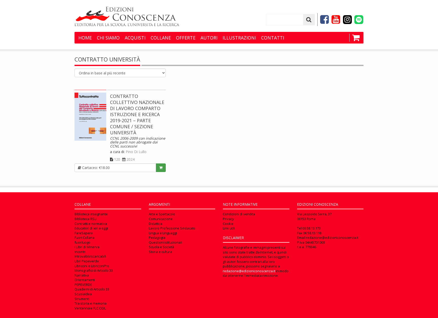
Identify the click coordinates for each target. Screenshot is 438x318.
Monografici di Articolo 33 (94, 270)
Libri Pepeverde (87, 261)
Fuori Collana (85, 237)
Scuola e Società (161, 247)
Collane (161, 38)
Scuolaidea (83, 294)
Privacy (228, 219)
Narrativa (82, 275)
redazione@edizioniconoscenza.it (249, 271)
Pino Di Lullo (136, 151)
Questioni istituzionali (165, 242)
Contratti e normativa (91, 223)
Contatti (272, 38)
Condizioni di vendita (239, 214)
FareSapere (84, 233)
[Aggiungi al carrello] (161, 167)
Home (85, 38)
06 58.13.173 (311, 228)
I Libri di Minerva (87, 247)
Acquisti (135, 38)
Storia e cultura (160, 251)
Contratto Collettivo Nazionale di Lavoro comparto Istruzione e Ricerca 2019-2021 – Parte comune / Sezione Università (137, 114)
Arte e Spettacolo (162, 214)
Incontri (80, 251)
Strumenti (82, 298)
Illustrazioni (239, 38)
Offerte (185, 38)
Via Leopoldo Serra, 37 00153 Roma (314, 216)
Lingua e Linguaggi (163, 233)
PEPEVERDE (83, 284)
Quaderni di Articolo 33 (92, 289)
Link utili (229, 228)
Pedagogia (157, 237)
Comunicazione (161, 219)
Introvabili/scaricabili (90, 256)
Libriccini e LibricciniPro (92, 266)
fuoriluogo (82, 242)
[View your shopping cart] (354, 38)
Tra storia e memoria (90, 303)
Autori (208, 38)
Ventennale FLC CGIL (90, 308)
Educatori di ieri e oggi (91, 228)
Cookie (228, 223)
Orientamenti (85, 280)
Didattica (155, 223)
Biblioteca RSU (86, 219)
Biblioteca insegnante (91, 214)
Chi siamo (108, 38)
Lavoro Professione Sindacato (172, 228)
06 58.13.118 (312, 233)
